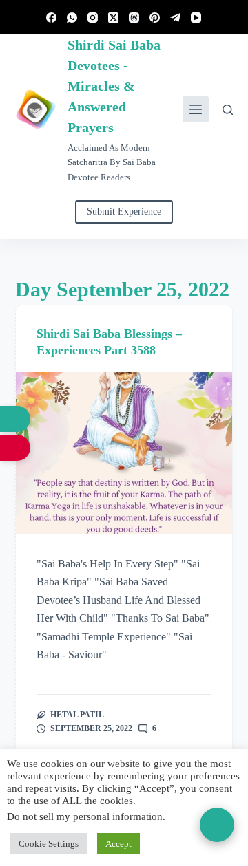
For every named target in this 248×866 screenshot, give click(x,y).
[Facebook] (51, 17)
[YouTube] (196, 17)
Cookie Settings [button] (49, 843)
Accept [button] (118, 843)
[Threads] (134, 17)
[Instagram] (92, 17)
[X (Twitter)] (113, 17)
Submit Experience (124, 211)
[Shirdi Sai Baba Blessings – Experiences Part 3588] (124, 453)
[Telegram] (175, 17)
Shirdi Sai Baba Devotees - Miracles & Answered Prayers (114, 86)
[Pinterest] (154, 17)
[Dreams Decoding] (15, 448)
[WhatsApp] (72, 17)
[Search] (228, 110)
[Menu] (196, 109)
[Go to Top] (217, 825)
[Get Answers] (15, 419)
